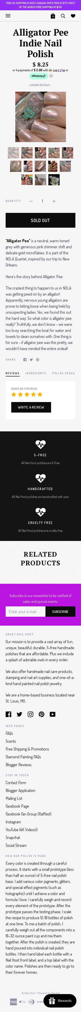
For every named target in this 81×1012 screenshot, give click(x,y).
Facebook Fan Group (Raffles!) (28, 813)
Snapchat (13, 837)
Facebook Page (17, 806)
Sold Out (40, 220)
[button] (40, 74)
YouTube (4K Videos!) (22, 829)
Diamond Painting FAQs (23, 756)
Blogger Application (20, 790)
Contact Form (16, 782)
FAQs (9, 733)
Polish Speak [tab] (63, 373)
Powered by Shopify (49, 993)
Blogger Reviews (19, 764)
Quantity (13, 201)
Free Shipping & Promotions (27, 748)
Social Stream (16, 845)
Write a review (31, 407)
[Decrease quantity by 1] (31, 201)
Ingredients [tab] (36, 373)
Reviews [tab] (13, 373)
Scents (11, 741)
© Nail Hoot (28, 993)
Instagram (13, 821)
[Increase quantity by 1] (54, 201)
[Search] (63, 15)
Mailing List (14, 798)
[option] (40, 117)
